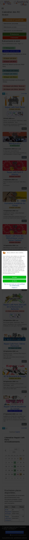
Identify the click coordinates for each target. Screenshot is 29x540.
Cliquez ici (14, 287)
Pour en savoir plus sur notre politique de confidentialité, (14, 284)
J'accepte (14, 277)
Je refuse (14, 281)
